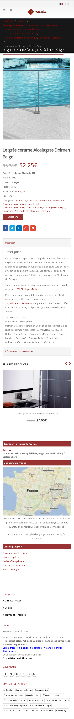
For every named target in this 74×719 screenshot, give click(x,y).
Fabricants (8, 210)
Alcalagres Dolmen (30, 289)
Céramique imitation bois (53, 695)
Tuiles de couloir (46, 710)
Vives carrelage (11, 569)
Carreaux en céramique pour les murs (22, 207)
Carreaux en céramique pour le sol (21, 204)
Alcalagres (19, 191)
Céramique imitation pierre (14, 700)
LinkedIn (19, 228)
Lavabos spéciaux (12, 557)
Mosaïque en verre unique (40, 705)
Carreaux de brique (24, 690)
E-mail (33, 228)
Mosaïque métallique (11, 710)
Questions (13, 216)
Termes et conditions (15, 614)
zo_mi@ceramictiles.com (18, 303)
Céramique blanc (33, 695)
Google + (26, 228)
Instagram (23, 674)
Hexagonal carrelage (36, 700)
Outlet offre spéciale (13, 561)
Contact (8, 449)
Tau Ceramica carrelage (15, 565)
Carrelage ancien (41, 690)
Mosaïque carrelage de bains (58, 700)
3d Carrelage (8, 690)
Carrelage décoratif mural (13, 695)
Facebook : (5, 228)
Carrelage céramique (54, 207)
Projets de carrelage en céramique (32, 210)
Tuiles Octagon (62, 710)
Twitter (12, 228)
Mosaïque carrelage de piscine (15, 705)
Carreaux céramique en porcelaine (45, 200)
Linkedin (28, 674)
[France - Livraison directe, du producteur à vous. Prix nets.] (37, 12)
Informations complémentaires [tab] (19, 351)
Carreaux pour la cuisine (15, 553)
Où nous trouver (13, 600)
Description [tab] (10, 242)
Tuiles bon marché (30, 710)
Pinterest (17, 674)
